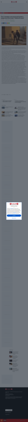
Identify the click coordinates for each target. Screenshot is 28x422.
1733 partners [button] (11, 208)
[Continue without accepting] (14, 207)
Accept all (14, 215)
